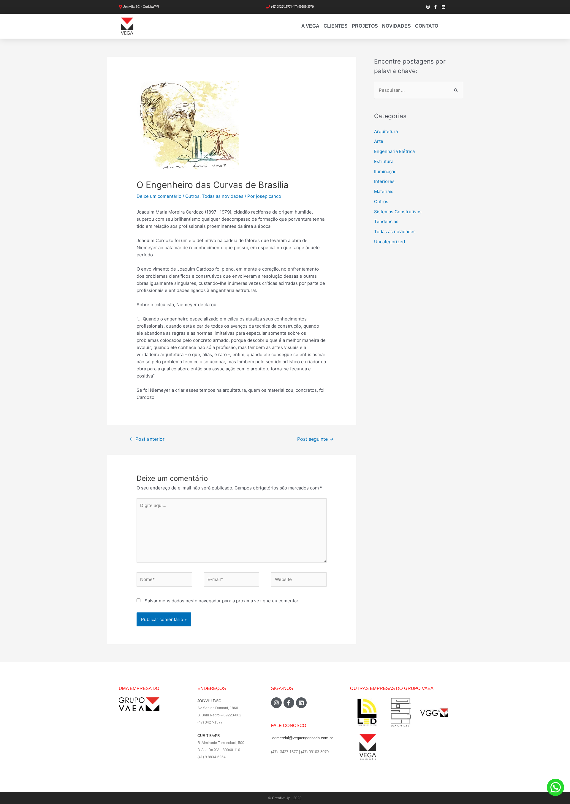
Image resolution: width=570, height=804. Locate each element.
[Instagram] (428, 7)
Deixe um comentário (159, 196)
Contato (426, 26)
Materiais (383, 191)
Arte (378, 141)
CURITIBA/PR (208, 736)
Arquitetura (386, 131)
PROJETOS (365, 26)
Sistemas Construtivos (398, 211)
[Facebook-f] (435, 7)
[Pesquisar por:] (418, 90)
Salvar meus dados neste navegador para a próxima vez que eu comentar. (222, 601)
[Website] (299, 580)
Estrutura (383, 161)
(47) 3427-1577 (210, 722)
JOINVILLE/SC (209, 701)
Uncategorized (389, 241)
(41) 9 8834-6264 (211, 757)
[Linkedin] (443, 7)
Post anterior (146, 439)
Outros (192, 196)
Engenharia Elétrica (394, 151)
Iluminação (385, 171)
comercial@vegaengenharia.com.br (302, 738)
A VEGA (310, 26)
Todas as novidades (222, 196)
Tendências (386, 221)
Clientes (336, 26)
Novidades (396, 26)
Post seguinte (315, 439)
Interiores (384, 181)
